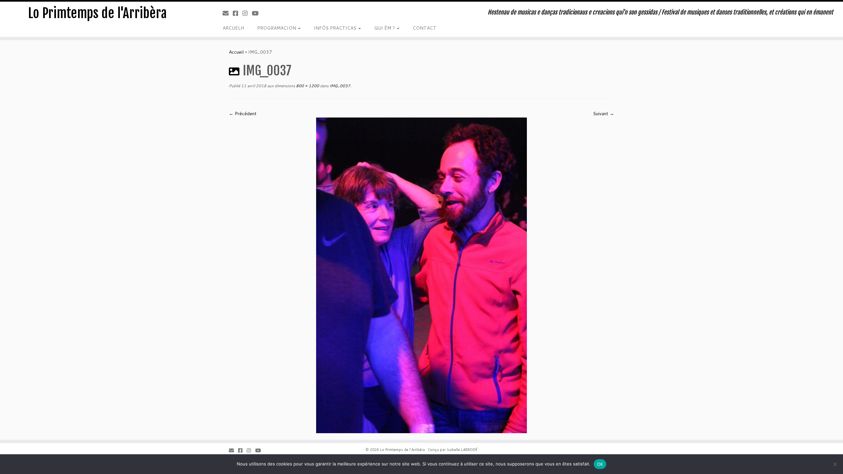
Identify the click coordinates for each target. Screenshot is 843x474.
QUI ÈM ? (385, 28)
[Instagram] (247, 13)
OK (600, 464)
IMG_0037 (339, 86)
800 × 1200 (307, 86)
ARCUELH (233, 28)
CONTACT (424, 28)
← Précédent (243, 113)
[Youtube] (257, 13)
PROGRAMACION (277, 28)
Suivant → (603, 113)
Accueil (236, 52)
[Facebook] (237, 13)
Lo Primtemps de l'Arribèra (97, 13)
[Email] (228, 13)
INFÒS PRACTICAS (336, 28)
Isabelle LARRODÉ (462, 449)
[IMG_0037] (421, 275)
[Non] (834, 464)
